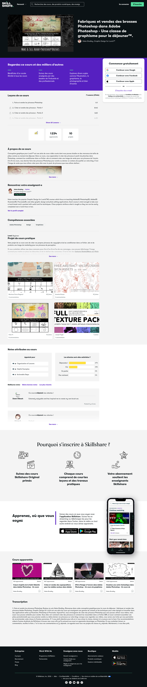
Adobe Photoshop (15, 224)
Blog (16, 665)
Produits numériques (94, 659)
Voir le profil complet (15, 211)
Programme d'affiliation (47, 656)
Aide (55, 676)
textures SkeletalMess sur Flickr (87, 252)
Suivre (27, 189)
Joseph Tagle (59, 334)
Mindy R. (18, 421)
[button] (25, 4)
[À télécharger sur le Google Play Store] (122, 663)
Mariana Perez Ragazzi (16, 294)
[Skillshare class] (27, 571)
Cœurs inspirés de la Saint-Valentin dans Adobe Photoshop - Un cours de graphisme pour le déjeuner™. (26, 587)
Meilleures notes (14, 385)
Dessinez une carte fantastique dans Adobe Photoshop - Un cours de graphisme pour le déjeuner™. (120, 587)
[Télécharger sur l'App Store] (68, 531)
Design (28, 224)
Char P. (11, 334)
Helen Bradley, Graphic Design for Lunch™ (99, 41)
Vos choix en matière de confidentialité (94, 676)
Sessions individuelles (95, 662)
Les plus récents (45, 385)
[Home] (7, 4)
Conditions (75, 676)
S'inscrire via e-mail (123, 91)
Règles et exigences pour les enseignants (72, 664)
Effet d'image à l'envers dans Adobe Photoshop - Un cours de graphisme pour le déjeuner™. (88, 587)
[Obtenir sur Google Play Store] (88, 531)
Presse (17, 662)
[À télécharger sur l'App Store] (122, 657)
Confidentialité (64, 676)
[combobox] (57, 4)
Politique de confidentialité (115, 96)
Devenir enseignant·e (70, 656)
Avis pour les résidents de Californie (75, 678)
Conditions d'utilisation (132, 94)
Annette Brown (59, 294)
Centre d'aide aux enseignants (69, 660)
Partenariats (43, 659)
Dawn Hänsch (18, 399)
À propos (18, 656)
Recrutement (19, 659)
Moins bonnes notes (29, 385)
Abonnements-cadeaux (95, 656)
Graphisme (39, 224)
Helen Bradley (21, 189)
